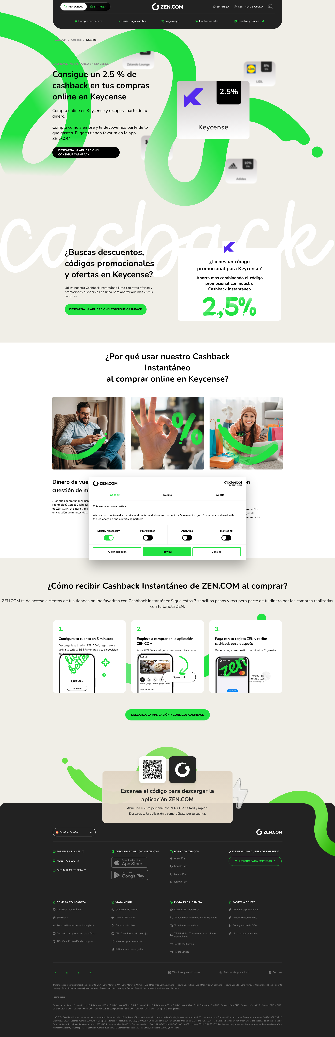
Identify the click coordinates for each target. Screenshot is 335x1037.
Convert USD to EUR (104, 1005)
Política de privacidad (236, 972)
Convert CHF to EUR (146, 1005)
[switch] (148, 537)
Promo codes (59, 996)
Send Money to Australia (167, 988)
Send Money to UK (111, 984)
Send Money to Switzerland (98, 988)
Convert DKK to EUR (62, 1008)
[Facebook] (79, 973)
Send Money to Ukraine (132, 984)
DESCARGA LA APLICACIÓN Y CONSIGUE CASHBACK (78, 152)
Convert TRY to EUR (124, 1008)
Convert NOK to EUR (250, 1005)
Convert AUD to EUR (209, 1005)
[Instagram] (91, 973)
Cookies (277, 972)
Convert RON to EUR (145, 1008)
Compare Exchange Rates (169, 1008)
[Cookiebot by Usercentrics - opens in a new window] (227, 483)
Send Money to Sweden (73, 988)
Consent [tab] (115, 494)
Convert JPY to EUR (230, 1005)
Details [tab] (167, 494)
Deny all (216, 551)
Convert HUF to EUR (83, 1008)
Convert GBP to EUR (125, 1005)
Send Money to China (206, 984)
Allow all (167, 551)
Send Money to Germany (156, 984)
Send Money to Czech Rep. (181, 984)
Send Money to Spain (145, 988)
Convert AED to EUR (167, 1005)
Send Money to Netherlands (254, 984)
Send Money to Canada (228, 984)
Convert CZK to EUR (104, 1008)
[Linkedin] (55, 973)
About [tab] (220, 494)
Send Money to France (123, 988)
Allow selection (117, 551)
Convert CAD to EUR (188, 1005)
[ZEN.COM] (266, 832)
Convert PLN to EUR (83, 1005)
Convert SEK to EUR (271, 1005)
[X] (67, 973)
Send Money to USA (91, 984)
